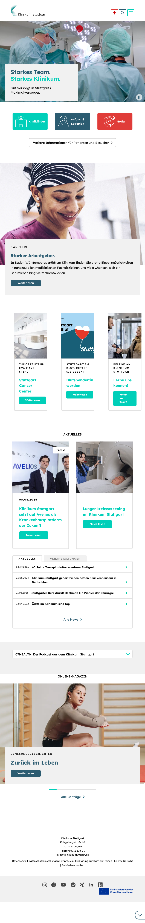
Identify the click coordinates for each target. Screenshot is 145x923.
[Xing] (82, 884)
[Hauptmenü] (130, 12)
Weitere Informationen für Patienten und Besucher (71, 143)
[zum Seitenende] (140, 915)
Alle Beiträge (71, 797)
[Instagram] (44, 884)
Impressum (68, 861)
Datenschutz (19, 861)
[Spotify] (73, 884)
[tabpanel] (72, 595)
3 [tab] (68, 789)
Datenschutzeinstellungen (43, 861)
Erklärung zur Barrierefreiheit (94, 861)
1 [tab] (53, 789)
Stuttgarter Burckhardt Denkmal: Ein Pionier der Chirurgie (72, 593)
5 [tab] (84, 789)
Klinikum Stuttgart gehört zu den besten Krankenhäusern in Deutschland (74, 580)
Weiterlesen (26, 283)
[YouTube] (63, 884)
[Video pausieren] (139, 97)
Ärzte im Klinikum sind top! (51, 604)
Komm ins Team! (123, 398)
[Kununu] (100, 884)
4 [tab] (76, 789)
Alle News (70, 619)
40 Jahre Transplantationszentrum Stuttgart (63, 567)
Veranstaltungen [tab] (65, 558)
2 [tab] (61, 789)
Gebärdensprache (73, 865)
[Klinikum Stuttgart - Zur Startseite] (28, 10)
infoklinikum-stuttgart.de (72, 854)
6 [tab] (92, 789)
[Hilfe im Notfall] (114, 12)
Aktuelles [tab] (27, 558)
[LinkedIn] (91, 884)
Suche (122, 12)
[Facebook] (53, 884)
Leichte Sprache (124, 861)
